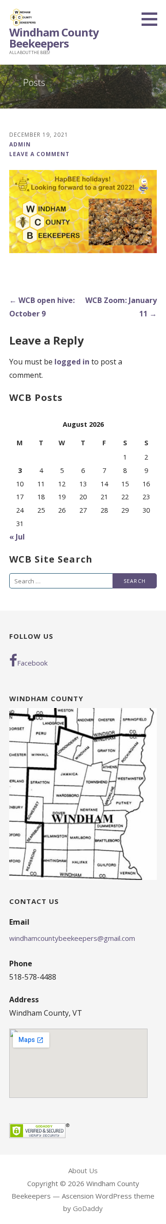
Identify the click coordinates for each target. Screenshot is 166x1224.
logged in (71, 362)
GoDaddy (88, 1208)
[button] (152, 19)
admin (20, 144)
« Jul (17, 537)
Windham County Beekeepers (54, 37)
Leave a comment (39, 154)
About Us (83, 1170)
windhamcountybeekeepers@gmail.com (72, 938)
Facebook (32, 662)
